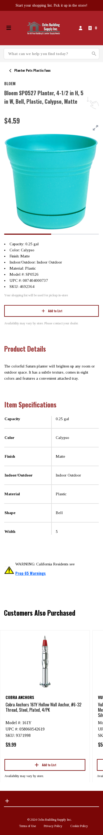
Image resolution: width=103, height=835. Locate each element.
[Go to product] (45, 661)
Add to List (55, 310)
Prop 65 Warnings (30, 573)
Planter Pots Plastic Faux (32, 70)
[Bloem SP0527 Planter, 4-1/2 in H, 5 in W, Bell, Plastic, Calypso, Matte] (27, 234)
